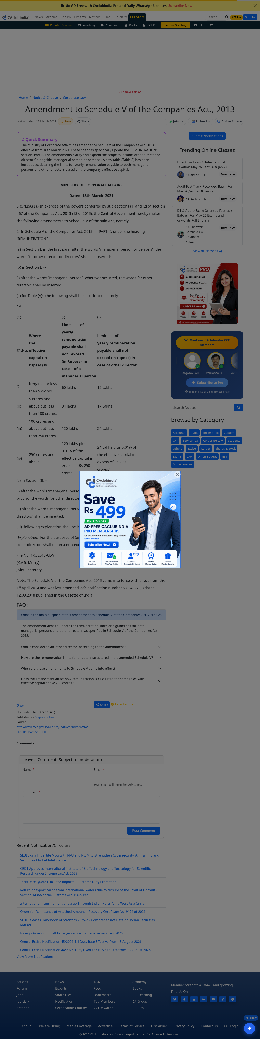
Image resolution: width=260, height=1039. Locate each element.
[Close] (177, 474)
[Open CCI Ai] (249, 1028)
